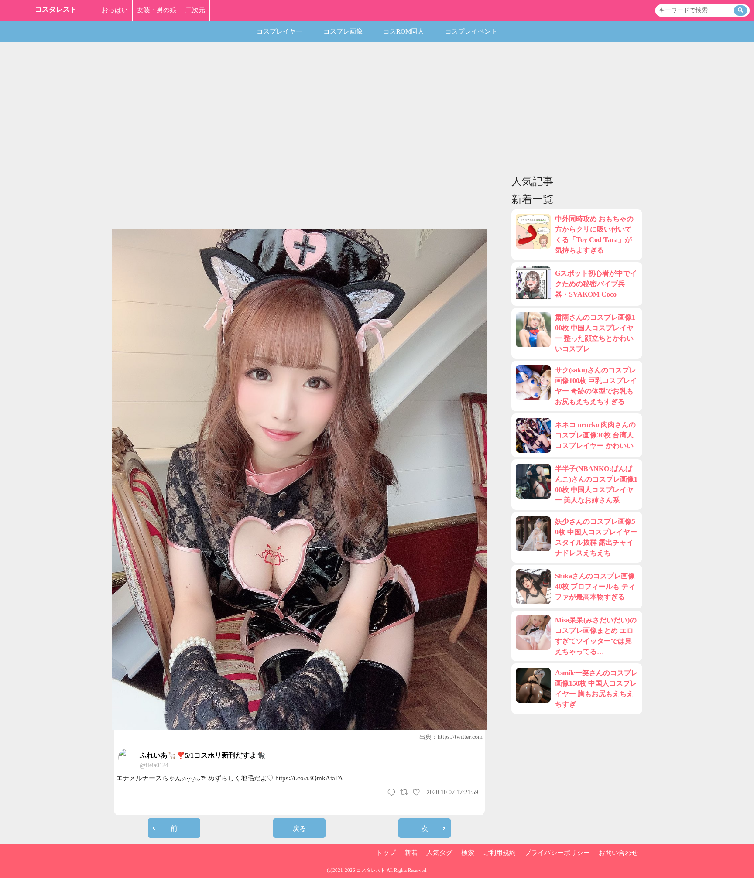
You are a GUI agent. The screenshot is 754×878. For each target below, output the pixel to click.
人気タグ (439, 852)
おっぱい (115, 10)
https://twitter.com (460, 737)
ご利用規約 (499, 852)
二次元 (195, 10)
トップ (386, 852)
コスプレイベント (471, 31)
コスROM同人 (403, 31)
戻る (299, 828)
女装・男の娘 (156, 10)
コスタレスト (56, 9)
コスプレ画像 (343, 31)
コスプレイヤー (279, 31)
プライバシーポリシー (557, 852)
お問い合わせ (618, 852)
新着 (411, 852)
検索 (467, 852)
